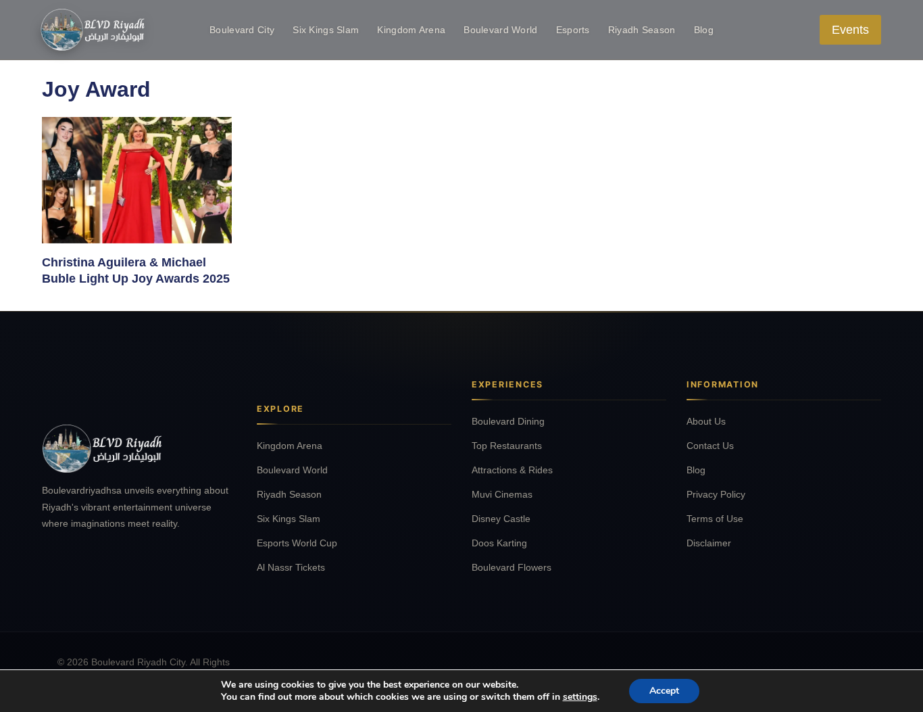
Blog (704, 29)
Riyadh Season (642, 29)
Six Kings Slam (326, 29)
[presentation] (137, 180)
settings (580, 697)
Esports (573, 29)
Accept (664, 690)
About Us (706, 421)
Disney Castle (501, 518)
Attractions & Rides (512, 470)
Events (850, 30)
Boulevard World (500, 29)
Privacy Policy (716, 494)
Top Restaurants (507, 445)
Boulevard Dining (508, 421)
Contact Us (710, 445)
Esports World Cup (297, 543)
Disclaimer (709, 543)
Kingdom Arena (411, 29)
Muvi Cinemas (502, 494)
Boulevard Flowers (511, 567)
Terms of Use (715, 518)
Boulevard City (241, 29)
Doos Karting (499, 543)
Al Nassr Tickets (291, 567)
